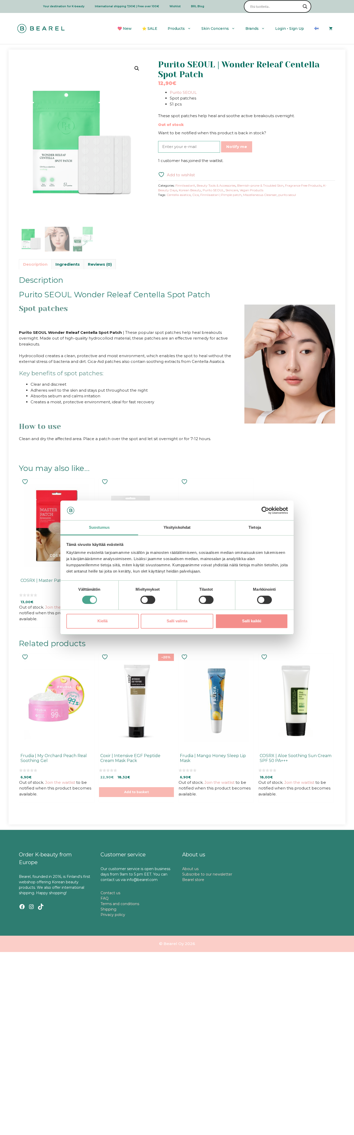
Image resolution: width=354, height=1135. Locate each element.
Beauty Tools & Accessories (216, 185)
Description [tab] (35, 264)
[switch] (147, 600)
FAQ (105, 898)
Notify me (236, 146)
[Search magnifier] (305, 6)
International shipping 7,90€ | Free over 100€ (127, 6)
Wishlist (175, 6)
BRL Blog (197, 6)
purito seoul (287, 195)
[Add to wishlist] (26, 481)
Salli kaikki (251, 621)
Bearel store (193, 879)
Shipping (108, 909)
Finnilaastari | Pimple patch (221, 195)
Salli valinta (177, 621)
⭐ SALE (149, 28)
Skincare (231, 190)
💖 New (124, 28)
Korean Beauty (190, 190)
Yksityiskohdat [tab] (177, 527)
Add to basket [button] (136, 792)
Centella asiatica (179, 195)
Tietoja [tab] (255, 527)
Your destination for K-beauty (63, 6)
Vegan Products (251, 190)
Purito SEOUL (183, 92)
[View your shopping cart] (331, 28)
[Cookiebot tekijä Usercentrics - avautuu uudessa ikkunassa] (265, 510)
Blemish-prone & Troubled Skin (260, 185)
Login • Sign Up (289, 28)
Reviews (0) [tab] (100, 264)
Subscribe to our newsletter (207, 874)
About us (190, 868)
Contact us (110, 893)
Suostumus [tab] (99, 527)
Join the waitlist (60, 607)
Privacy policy (113, 914)
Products (176, 28)
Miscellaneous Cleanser (260, 195)
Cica (195, 195)
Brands (252, 28)
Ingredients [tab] (67, 264)
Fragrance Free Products (303, 185)
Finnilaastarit (185, 185)
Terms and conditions (120, 903)
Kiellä (102, 621)
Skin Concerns (215, 28)
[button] (136, 68)
